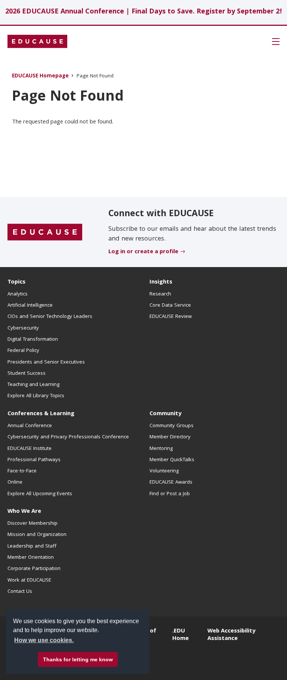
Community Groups (171, 426)
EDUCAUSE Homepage (40, 76)
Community (165, 414)
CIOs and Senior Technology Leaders (49, 317)
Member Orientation (30, 558)
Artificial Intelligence (30, 305)
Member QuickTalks (171, 460)
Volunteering (164, 471)
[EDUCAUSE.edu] (37, 41)
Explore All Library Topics (35, 396)
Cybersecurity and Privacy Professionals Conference (68, 437)
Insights (160, 282)
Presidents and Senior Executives (46, 362)
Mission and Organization (37, 535)
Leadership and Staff (31, 546)
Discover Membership (32, 524)
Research (160, 294)
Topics (16, 282)
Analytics (17, 294)
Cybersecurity (23, 328)
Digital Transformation (32, 340)
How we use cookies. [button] (44, 640)
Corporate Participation (34, 569)
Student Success (26, 374)
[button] (276, 41)
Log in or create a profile (143, 252)
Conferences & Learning (40, 414)
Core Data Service (170, 305)
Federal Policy (23, 351)
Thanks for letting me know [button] (78, 659)
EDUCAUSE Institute (29, 449)
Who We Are (24, 512)
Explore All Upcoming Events (39, 494)
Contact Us (19, 592)
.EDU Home (180, 635)
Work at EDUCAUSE (29, 580)
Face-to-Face (22, 471)
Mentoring (161, 449)
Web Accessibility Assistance (231, 635)
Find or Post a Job (169, 494)
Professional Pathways (34, 460)
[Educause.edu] (44, 232)
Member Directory (170, 437)
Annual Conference (29, 426)
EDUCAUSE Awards (170, 482)
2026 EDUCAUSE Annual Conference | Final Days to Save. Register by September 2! (143, 12)
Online (14, 482)
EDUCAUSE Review (170, 317)
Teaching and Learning (33, 385)
